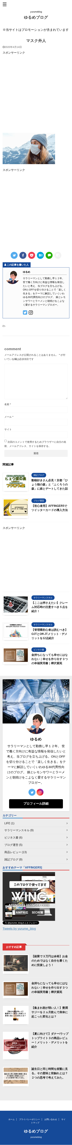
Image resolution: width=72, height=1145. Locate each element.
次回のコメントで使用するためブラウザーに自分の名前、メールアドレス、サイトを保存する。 (35, 443)
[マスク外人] (40, 255)
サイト (8, 429)
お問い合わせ (50, 1119)
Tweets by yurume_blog (19, 928)
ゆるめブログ (36, 17)
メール (8, 416)
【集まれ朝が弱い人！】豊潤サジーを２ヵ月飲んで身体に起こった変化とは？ (49, 1012)
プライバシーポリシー (29, 1119)
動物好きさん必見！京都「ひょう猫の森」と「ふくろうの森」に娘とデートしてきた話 (49, 484)
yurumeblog (36, 1137)
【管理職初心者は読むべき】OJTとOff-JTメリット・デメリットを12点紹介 (49, 634)
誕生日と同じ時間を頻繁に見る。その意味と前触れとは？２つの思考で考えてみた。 (49, 1073)
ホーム (11, 1119)
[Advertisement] (36, 93)
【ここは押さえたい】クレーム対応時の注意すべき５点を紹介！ (49, 607)
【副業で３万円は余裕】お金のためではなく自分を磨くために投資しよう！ (49, 960)
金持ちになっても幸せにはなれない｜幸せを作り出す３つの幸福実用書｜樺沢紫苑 (49, 659)
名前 (7, 404)
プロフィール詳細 (36, 803)
